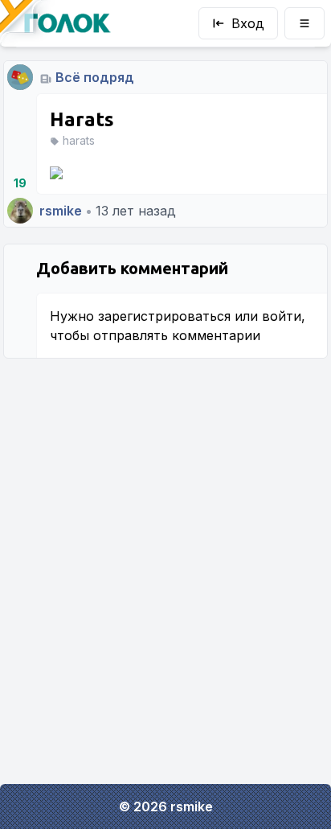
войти (281, 316)
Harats (82, 119)
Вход (247, 23)
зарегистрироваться (164, 316)
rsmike (60, 211)
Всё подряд (94, 77)
